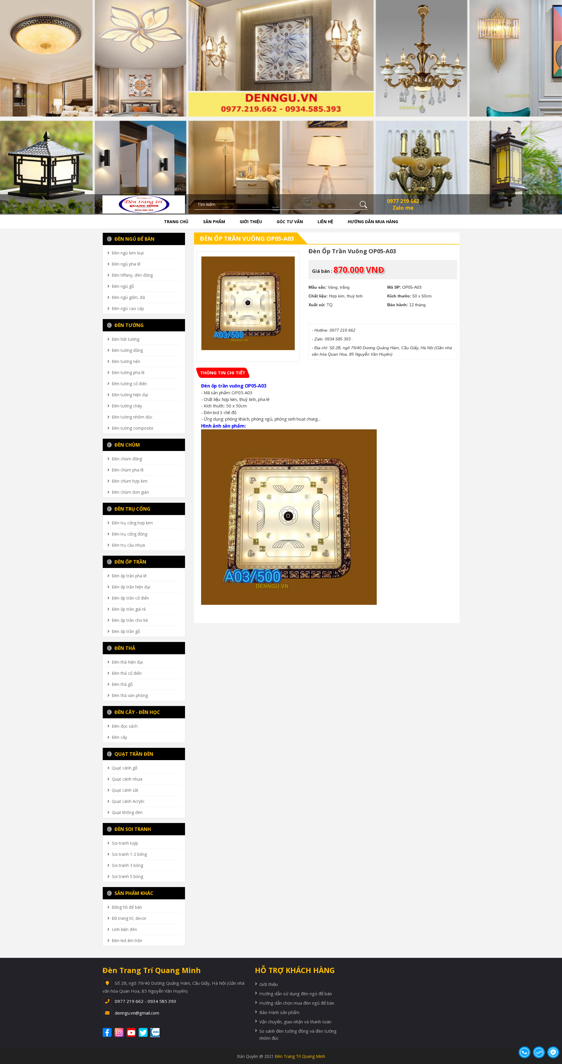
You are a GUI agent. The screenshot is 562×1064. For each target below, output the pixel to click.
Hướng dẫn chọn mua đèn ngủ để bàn (296, 1003)
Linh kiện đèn (124, 929)
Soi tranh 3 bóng (127, 865)
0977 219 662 (403, 200)
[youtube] (131, 1032)
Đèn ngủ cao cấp (128, 308)
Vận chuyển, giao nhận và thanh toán (295, 1022)
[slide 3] (281, 106)
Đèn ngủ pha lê (126, 264)
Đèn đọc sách (125, 726)
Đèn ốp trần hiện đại (131, 587)
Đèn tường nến (126, 361)
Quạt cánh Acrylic (128, 801)
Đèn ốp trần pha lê (129, 576)
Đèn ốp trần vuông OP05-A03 (247, 238)
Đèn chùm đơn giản (130, 492)
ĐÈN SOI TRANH (132, 829)
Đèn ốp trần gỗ (126, 631)
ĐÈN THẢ (124, 648)
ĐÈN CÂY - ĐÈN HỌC (136, 712)
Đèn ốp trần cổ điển (130, 598)
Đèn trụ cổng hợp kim (132, 523)
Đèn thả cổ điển (127, 673)
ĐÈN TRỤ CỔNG (131, 509)
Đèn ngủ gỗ (123, 286)
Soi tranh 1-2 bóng (129, 854)
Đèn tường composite (132, 428)
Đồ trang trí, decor (129, 918)
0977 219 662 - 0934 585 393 (145, 1001)
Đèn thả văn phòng (130, 695)
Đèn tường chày (127, 406)
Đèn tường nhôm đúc (132, 417)
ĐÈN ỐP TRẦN (129, 562)
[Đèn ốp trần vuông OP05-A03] (248, 303)
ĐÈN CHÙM (126, 445)
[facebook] (107, 1032)
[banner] (143, 204)
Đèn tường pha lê (128, 372)
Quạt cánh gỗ (124, 768)
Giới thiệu (251, 221)
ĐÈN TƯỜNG (128, 325)
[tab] (222, 373)
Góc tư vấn (290, 221)
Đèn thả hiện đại (127, 662)
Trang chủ (176, 221)
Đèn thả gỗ (122, 684)
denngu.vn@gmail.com (137, 1013)
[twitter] (143, 1032)
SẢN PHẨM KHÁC (133, 893)
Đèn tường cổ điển (129, 383)
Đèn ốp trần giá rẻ (129, 609)
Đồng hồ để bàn (127, 907)
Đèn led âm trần (127, 940)
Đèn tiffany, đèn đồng (132, 275)
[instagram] (119, 1032)
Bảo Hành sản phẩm (279, 1012)
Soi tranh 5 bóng (127, 876)
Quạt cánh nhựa (127, 779)
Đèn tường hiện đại (130, 394)
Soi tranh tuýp (125, 843)
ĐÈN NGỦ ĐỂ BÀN (134, 239)
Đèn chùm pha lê (128, 470)
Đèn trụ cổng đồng (129, 534)
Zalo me (403, 207)
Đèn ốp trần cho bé (130, 620)
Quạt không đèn (127, 812)
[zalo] (158, 1032)
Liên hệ (325, 221)
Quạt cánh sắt (125, 790)
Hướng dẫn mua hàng (373, 221)
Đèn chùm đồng (127, 459)
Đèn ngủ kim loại (128, 253)
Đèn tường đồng (127, 350)
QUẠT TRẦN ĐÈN (133, 754)
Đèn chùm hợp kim (130, 481)
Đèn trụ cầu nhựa (128, 545)
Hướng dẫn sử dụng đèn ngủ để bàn (295, 993)
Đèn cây (119, 737)
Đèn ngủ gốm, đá (128, 297)
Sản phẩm (214, 221)
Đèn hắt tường (125, 339)
